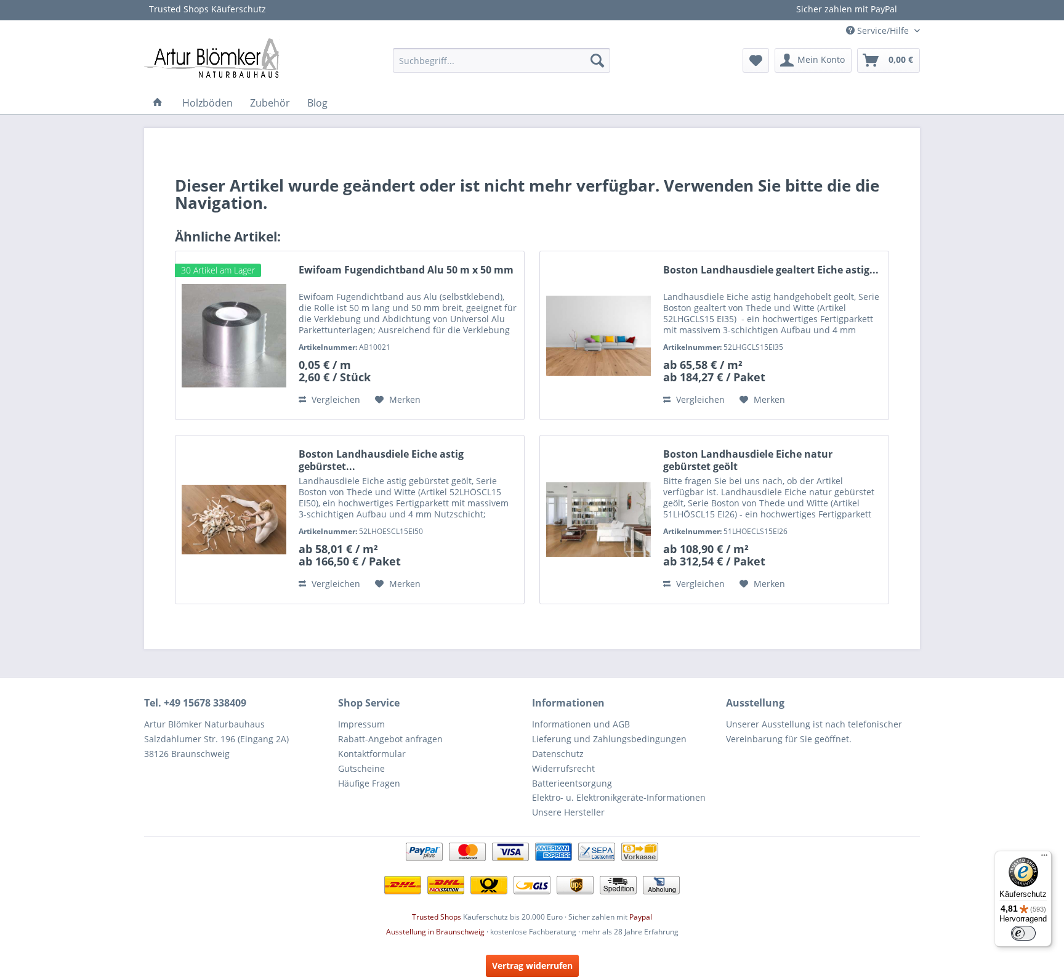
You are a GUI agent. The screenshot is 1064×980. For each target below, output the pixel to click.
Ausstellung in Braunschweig (435, 931)
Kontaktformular (372, 753)
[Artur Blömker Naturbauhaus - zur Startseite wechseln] (212, 57)
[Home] (157, 103)
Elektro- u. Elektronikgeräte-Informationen (619, 797)
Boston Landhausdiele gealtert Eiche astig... (771, 270)
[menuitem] (501, 60)
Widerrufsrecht (563, 768)
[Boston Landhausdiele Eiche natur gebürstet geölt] (598, 519)
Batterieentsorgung (572, 783)
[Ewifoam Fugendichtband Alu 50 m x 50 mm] (234, 335)
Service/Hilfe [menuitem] (883, 30)
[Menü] (1044, 858)
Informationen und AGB (581, 724)
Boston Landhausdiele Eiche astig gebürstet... (381, 460)
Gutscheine (361, 768)
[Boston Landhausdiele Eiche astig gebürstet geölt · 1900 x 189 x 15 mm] (234, 519)
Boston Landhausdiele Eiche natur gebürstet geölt (747, 460)
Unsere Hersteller (568, 812)
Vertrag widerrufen (532, 965)
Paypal (640, 917)
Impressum (361, 724)
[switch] (1023, 933)
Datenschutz (558, 753)
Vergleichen (334, 399)
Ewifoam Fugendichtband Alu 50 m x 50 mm (406, 270)
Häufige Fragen (369, 783)
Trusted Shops (436, 917)
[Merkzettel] (756, 60)
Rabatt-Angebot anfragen (390, 739)
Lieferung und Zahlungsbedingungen (609, 739)
